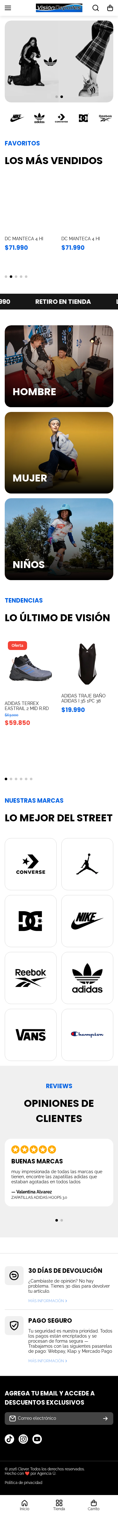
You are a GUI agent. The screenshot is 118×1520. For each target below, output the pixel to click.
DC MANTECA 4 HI (24, 238)
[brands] (31, 864)
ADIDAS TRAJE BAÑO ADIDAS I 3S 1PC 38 (83, 698)
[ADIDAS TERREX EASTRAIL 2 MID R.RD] (31, 668)
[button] (110, 8)
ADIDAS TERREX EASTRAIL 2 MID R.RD (27, 706)
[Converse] (61, 118)
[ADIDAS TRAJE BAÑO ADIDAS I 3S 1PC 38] (87, 664)
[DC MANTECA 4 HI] (31, 207)
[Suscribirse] (105, 1418)
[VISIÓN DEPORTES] (59, 8)
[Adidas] (39, 118)
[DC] (83, 118)
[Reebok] (105, 118)
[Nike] (17, 118)
